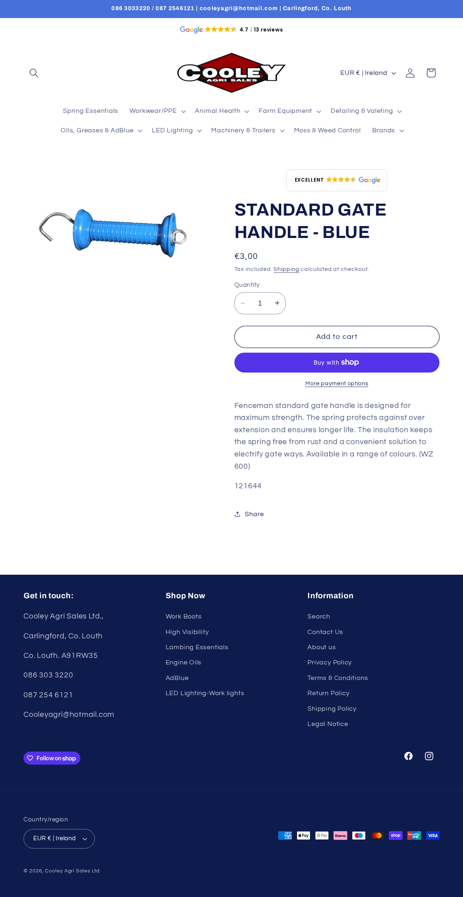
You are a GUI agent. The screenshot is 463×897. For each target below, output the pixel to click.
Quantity (247, 284)
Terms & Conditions (337, 678)
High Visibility (187, 632)
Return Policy (328, 693)
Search (318, 616)
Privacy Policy (329, 662)
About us (321, 647)
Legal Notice (327, 723)
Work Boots (184, 616)
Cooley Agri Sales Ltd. (73, 870)
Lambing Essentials (197, 647)
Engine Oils (184, 662)
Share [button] (254, 513)
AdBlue (177, 678)
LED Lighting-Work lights (205, 693)
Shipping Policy (332, 708)
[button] (34, 73)
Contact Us (325, 632)
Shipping (286, 269)
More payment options (336, 383)
